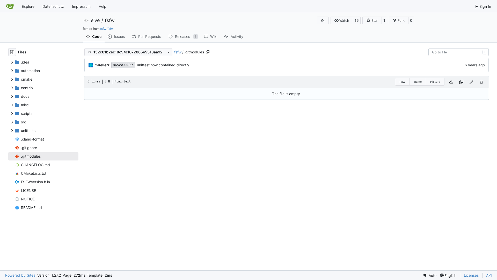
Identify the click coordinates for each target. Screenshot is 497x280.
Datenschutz (53, 6)
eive (95, 20)
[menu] (429, 275)
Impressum (81, 6)
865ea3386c (123, 65)
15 (357, 20)
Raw (402, 81)
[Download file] (451, 82)
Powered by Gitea (20, 275)
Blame (417, 81)
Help (102, 6)
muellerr (101, 65)
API (489, 275)
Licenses (471, 275)
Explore (28, 6)
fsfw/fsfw (107, 29)
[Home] (10, 6)
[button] (342, 20)
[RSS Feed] (323, 20)
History (435, 81)
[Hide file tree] (12, 52)
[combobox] (458, 52)
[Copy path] (207, 52)
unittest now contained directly (163, 65)
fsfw (110, 20)
